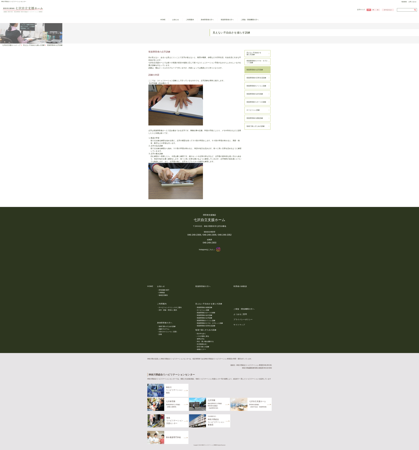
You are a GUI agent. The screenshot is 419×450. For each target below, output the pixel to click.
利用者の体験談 (240, 286)
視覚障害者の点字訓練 (254, 70)
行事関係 (162, 292)
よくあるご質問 (240, 314)
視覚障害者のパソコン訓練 (256, 86)
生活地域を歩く (202, 344)
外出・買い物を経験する (205, 341)
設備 (160, 334)
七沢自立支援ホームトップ (11, 45)
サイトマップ (239, 325)
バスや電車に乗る (203, 336)
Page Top (413, 446)
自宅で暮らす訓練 (203, 347)
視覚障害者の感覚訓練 (254, 118)
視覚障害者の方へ (227, 20)
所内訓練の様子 (164, 290)
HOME (162, 20)
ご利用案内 (190, 20)
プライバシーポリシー (243, 319)
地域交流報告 (163, 295)
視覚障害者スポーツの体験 (256, 102)
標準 (368, 10)
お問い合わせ (412, 1)
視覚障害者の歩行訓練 (254, 94)
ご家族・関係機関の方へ (250, 20)
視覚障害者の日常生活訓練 (256, 78)
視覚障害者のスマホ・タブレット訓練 (257, 61)
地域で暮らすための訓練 (255, 126)
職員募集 (404, 1)
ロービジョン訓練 (253, 110)
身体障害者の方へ (207, 20)
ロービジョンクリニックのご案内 (170, 307)
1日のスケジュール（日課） (168, 332)
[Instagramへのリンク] (218, 249)
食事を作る (200, 339)
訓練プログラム (164, 329)
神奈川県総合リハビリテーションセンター (13, 1)
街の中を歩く (201, 333)
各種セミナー (201, 349)
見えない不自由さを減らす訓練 (34, 45)
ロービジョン (388, 10)
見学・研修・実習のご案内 (168, 310)
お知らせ (175, 20)
